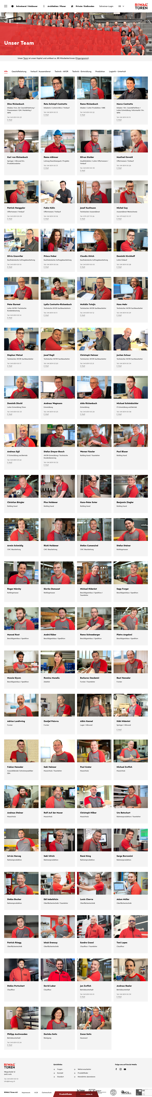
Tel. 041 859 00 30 (87, 168)
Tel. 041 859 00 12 (87, 313)
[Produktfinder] (64, 1094)
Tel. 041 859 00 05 (87, 264)
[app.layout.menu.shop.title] (87, 1094)
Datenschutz (46, 1092)
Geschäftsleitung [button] (19, 71)
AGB (36, 1092)
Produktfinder (82, 1073)
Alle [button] (6, 71)
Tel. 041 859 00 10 (14, 264)
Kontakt (60, 1073)
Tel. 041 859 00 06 (51, 264)
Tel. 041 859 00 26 (124, 165)
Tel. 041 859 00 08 (124, 412)
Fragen (59, 1069)
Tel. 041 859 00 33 (14, 412)
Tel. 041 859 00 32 (51, 462)
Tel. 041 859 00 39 (124, 994)
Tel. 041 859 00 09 (14, 216)
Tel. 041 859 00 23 (14, 117)
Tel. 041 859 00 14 (14, 315)
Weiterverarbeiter (84, 1069)
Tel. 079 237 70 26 (87, 216)
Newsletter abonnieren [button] (86, 1077)
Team (25, 58)
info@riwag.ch (9, 1081)
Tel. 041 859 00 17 (14, 363)
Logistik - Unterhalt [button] (117, 71)
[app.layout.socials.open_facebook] (116, 1069)
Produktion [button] (100, 71)
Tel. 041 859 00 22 (87, 112)
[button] (5, 6)
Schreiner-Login (106, 6)
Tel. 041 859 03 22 (14, 460)
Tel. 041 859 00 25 (51, 412)
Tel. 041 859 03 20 (51, 363)
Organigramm (82, 58)
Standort (60, 1077)
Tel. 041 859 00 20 (87, 412)
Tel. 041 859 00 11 (50, 313)
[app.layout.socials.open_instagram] (120, 1069)
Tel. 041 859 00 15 (124, 117)
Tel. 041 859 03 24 (14, 1042)
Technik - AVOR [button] (61, 71)
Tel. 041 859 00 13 (51, 112)
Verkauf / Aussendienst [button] (40, 71)
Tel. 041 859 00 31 (51, 165)
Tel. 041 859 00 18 (51, 216)
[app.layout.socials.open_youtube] (125, 1069)
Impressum (26, 1092)
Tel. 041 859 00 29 (124, 313)
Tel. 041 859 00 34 (124, 363)
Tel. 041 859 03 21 (87, 363)
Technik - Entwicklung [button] (81, 71)
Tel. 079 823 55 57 (124, 216)
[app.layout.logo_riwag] (141, 6)
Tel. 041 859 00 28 (124, 264)
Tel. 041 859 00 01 (87, 994)
